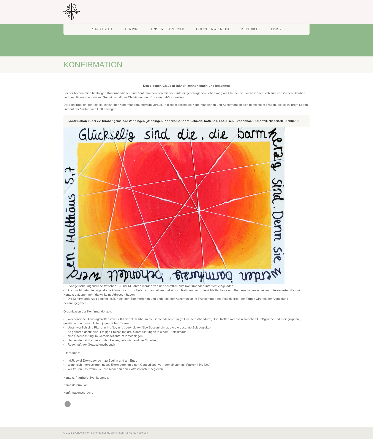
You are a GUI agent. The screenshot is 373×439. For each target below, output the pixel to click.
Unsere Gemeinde (168, 29)
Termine (132, 29)
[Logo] (102, 11)
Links (276, 29)
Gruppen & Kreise (213, 29)
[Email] (68, 404)
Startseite (103, 29)
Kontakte (250, 29)
